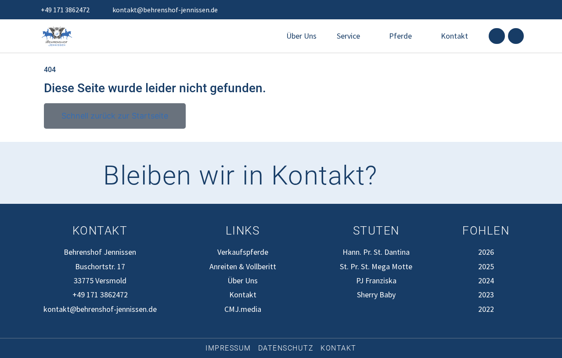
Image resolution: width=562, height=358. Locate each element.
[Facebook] (496, 36)
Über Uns (301, 36)
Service (348, 36)
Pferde (400, 36)
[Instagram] (516, 36)
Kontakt (454, 36)
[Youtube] (450, 175)
